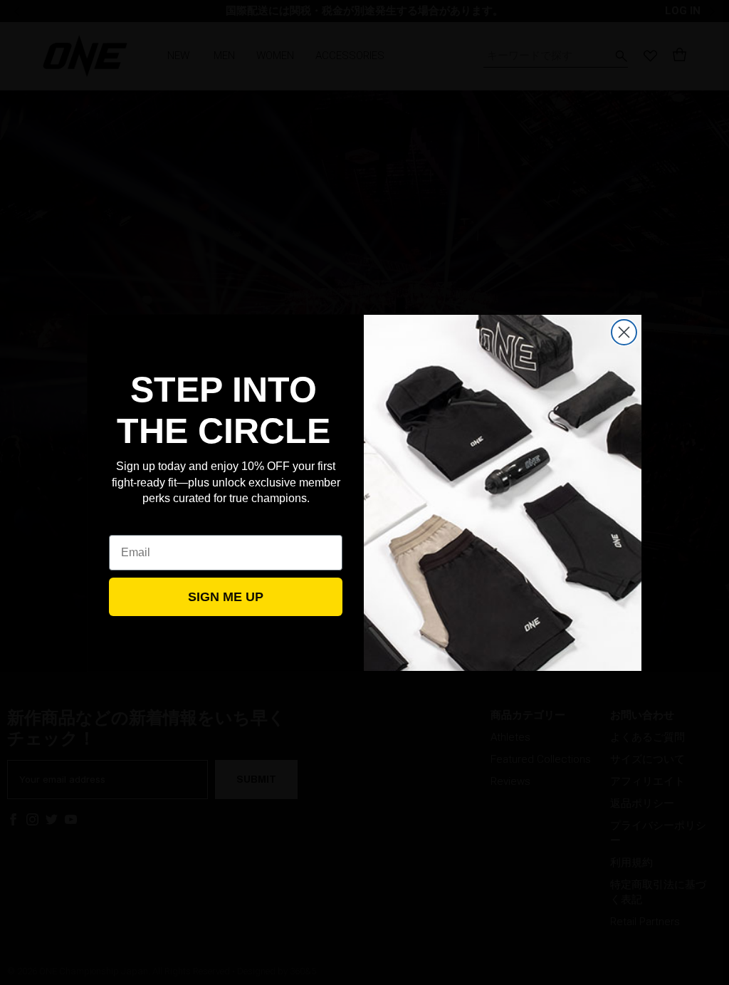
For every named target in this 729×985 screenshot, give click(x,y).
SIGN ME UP (225, 597)
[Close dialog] (624, 332)
